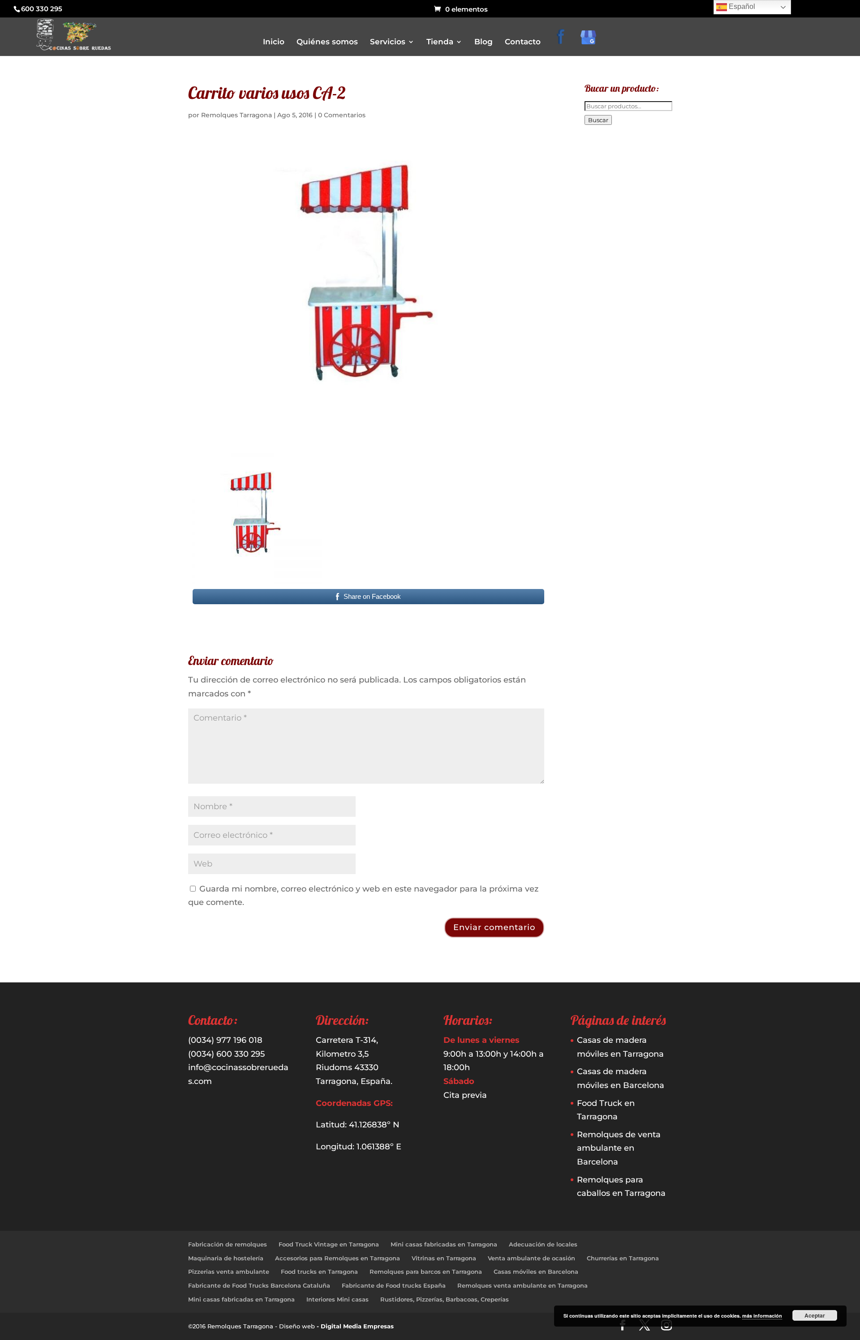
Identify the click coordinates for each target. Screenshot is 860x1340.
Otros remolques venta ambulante (485, 131)
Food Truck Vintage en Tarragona (329, 1244)
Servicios (387, 42)
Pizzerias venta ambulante (228, 1271)
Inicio (273, 42)
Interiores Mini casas (337, 1299)
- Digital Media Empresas (355, 1326)
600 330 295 (41, 8)
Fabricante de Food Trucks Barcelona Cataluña (259, 1285)
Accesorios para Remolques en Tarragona (337, 1258)
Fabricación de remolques (227, 1244)
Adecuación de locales (543, 1244)
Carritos (449, 106)
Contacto (523, 42)
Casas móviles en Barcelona (536, 1271)
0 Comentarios (342, 115)
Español (741, 6)
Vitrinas (449, 169)
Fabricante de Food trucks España (394, 1285)
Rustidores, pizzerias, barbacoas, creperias (495, 157)
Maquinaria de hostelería (225, 1258)
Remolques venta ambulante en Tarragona (522, 1285)
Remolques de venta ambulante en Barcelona (619, 1148)
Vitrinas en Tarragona (444, 1258)
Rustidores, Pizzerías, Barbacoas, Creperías (444, 1299)
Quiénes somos (327, 42)
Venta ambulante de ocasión (531, 1258)
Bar (443, 94)
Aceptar (814, 1315)
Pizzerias (450, 144)
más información (762, 1315)
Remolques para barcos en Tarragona (426, 1271)
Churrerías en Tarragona (623, 1258)
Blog (483, 42)
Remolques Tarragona (236, 115)
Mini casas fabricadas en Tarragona (444, 1244)
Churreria (451, 119)
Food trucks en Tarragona (319, 1271)
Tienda (439, 42)
